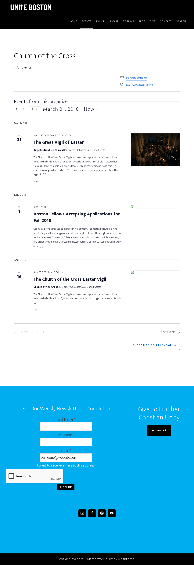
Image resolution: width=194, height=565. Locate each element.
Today (34, 109)
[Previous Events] (16, 109)
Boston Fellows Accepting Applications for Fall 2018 (77, 217)
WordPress (126, 559)
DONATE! (159, 430)
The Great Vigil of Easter (59, 142)
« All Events (22, 67)
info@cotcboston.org (136, 78)
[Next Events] (23, 109)
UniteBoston (40, 7)
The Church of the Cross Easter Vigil (70, 279)
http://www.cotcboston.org (139, 85)
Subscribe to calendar (152, 345)
